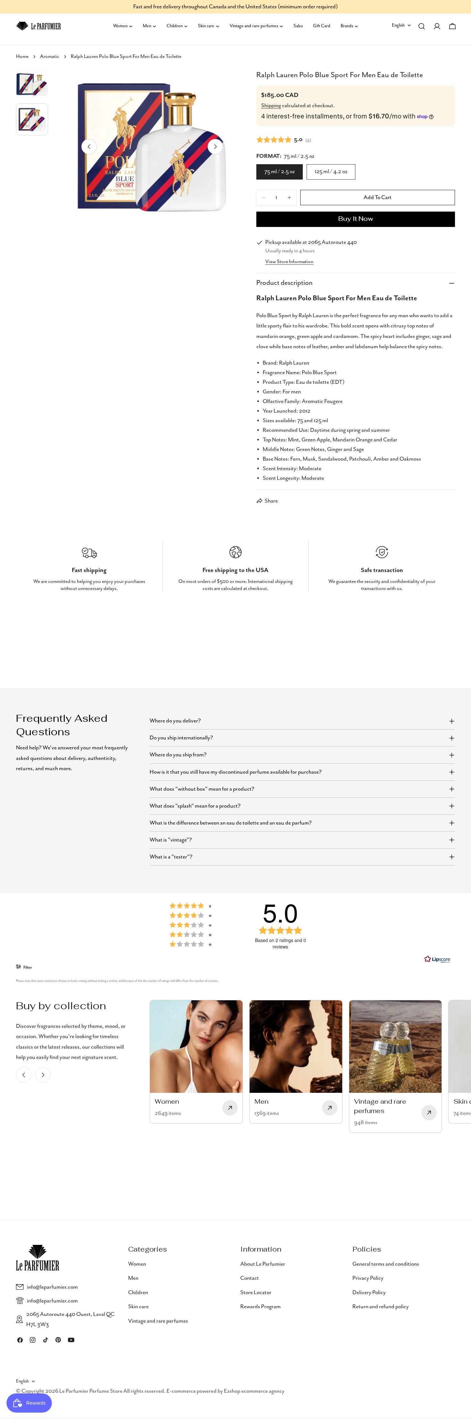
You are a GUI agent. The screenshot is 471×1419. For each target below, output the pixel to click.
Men (133, 1278)
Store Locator (255, 1292)
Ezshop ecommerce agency (254, 1391)
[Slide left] (89, 146)
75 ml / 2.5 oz (279, 171)
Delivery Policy (369, 1292)
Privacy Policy (368, 1278)
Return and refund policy (380, 1306)
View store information (289, 262)
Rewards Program (260, 1306)
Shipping (271, 105)
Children (138, 1292)
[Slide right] (215, 146)
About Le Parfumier (262, 1264)
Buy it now (355, 219)
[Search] (421, 26)
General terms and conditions (385, 1264)
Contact (249, 1278)
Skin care (138, 1306)
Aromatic (49, 57)
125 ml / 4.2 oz (331, 171)
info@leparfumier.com (52, 1287)
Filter (27, 967)
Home (22, 57)
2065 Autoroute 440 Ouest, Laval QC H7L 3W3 (70, 1319)
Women (137, 1264)
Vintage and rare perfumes (158, 1321)
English (398, 25)
